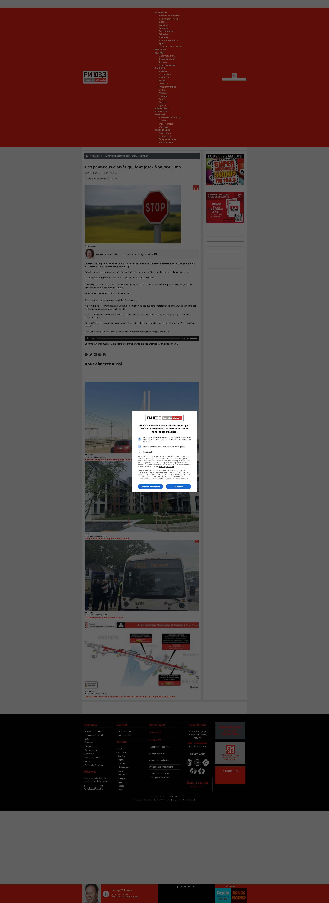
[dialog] (164, 451)
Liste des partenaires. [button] (166, 467)
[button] (164, 452)
